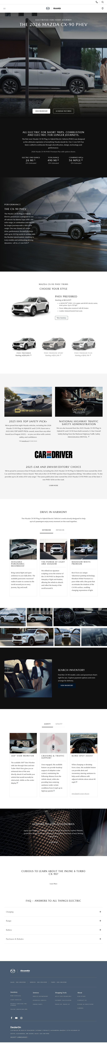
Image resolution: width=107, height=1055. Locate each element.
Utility (59, 724)
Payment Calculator (63, 1000)
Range (8, 921)
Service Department (40, 996)
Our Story (81, 996)
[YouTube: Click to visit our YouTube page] (16, 1018)
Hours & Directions (85, 1004)
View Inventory (61, 318)
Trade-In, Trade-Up (62, 1004)
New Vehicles (15, 995)
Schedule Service (39, 1000)
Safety (47, 724)
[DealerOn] (15, 1027)
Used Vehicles (15, 999)
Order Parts (37, 1004)
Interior (60, 530)
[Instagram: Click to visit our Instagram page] (21, 1018)
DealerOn (30, 1030)
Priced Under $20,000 (18, 1009)
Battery (9, 930)
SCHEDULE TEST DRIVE (63, 111)
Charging (9, 912)
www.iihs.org (25, 441)
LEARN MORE (54, 486)
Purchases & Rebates (15, 939)
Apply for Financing (63, 996)
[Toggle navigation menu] (3, 8)
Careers (80, 1008)
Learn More (54, 884)
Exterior (46, 530)
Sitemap (39, 1030)
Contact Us (82, 1000)
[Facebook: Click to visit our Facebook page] (12, 1018)
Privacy (46, 1030)
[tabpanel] (53, 309)
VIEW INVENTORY (41, 111)
